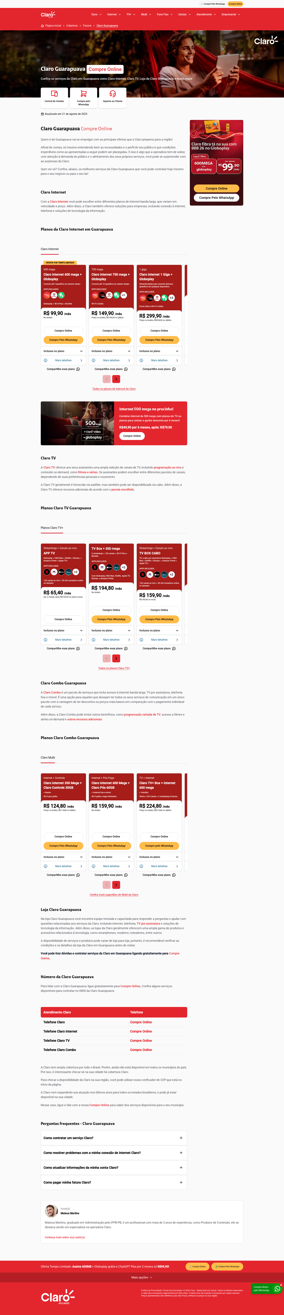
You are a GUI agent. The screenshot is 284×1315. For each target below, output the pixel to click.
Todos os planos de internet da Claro (114, 388)
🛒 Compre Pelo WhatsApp (213, 4)
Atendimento (204, 14)
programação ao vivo (167, 467)
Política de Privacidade (151, 1290)
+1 (123, 295)
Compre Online (235, 4)
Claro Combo (52, 692)
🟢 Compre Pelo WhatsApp (227, 1266)
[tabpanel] (114, 325)
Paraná (87, 25)
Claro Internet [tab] (50, 249)
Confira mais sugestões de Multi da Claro (114, 894)
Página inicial (53, 25)
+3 (171, 297)
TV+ (129, 14)
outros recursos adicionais (84, 719)
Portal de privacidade (172, 1290)
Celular (182, 14)
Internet (112, 14)
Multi (144, 14)
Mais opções (139, 1277)
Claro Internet (59, 201)
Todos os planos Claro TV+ (114, 668)
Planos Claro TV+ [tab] (52, 527)
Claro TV (49, 467)
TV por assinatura (148, 923)
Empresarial (229, 14)
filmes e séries (87, 472)
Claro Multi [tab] (48, 757)
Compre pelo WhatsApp (159, 845)
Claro (94, 14)
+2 (75, 572)
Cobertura (72, 25)
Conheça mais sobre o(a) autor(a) (65, 1237)
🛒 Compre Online (197, 1266)
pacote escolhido (122, 489)
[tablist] (114, 251)
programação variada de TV (142, 714)
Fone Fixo (162, 14)
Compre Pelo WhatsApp (63, 339)
